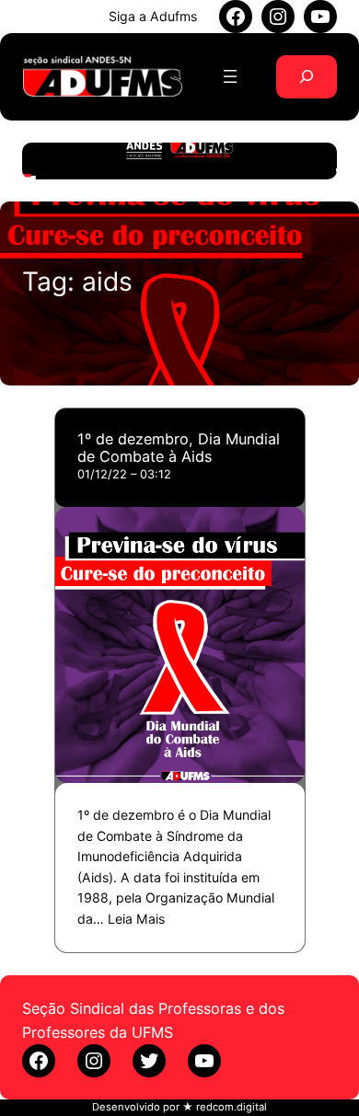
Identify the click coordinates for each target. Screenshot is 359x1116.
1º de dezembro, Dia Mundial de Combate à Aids (178, 448)
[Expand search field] (306, 76)
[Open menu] (230, 76)
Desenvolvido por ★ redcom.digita (178, 1106)
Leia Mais (136, 918)
